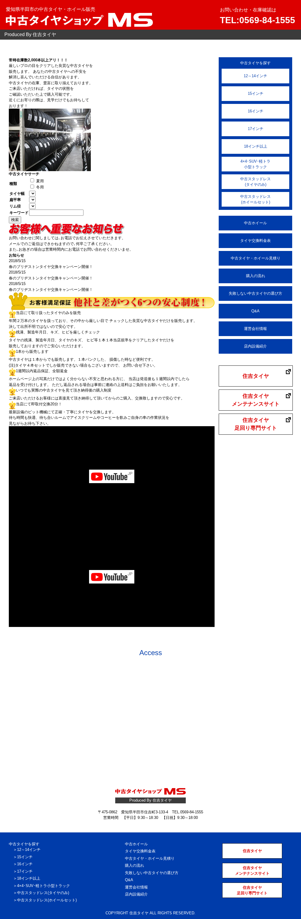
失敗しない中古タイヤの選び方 (255, 293)
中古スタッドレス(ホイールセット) (255, 199)
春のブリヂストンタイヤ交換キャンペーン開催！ (51, 266)
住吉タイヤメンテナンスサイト (256, 400)
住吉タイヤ (256, 376)
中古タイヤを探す (24, 844)
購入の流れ (255, 276)
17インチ (255, 129)
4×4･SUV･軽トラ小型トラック (255, 164)
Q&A (255, 311)
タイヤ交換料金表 (255, 240)
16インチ (255, 111)
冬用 (39, 187)
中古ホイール (255, 223)
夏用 (39, 181)
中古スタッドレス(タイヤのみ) (255, 182)
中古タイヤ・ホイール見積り (255, 258)
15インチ (255, 93)
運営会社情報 (255, 328)
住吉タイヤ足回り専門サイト (256, 424)
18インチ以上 (255, 146)
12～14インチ (255, 76)
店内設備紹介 (255, 346)
